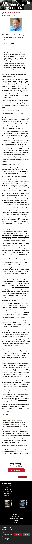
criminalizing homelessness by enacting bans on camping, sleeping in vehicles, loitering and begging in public (16, 252)
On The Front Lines (8, 485)
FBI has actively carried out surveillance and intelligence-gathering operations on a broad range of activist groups (15, 236)
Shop (16, 522)
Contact (16, 514)
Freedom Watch (7, 489)
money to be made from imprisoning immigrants (15, 171)
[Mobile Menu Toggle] (28, 2)
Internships (16, 516)
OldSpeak (6, 495)
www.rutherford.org (14, 442)
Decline (26, 534)
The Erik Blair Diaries (8, 435)
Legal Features (7, 493)
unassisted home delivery (16, 146)
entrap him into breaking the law (20, 287)
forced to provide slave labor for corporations (17, 398)
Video (16, 520)
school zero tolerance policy (20, 185)
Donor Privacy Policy (16, 518)
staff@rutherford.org (9, 437)
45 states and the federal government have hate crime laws (14, 357)
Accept (18, 534)
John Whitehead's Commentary (12, 487)
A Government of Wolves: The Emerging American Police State (15, 431)
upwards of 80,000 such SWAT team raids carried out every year (16, 370)
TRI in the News (7, 491)
